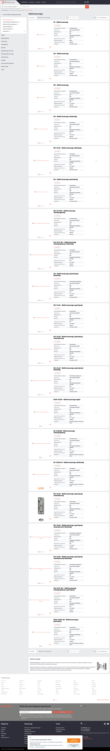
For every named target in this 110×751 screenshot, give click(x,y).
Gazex (21, 686)
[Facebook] (105, 724)
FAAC (75, 692)
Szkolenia (37, 2)
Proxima (39, 690)
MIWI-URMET (40, 694)
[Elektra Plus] (41, 48)
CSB (20, 690)
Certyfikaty (59, 731)
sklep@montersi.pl (87, 738)
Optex (21, 692)
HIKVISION (76, 684)
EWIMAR (94, 686)
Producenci (5, 678)
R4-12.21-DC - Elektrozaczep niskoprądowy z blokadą (65, 243)
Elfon (2, 684)
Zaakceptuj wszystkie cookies (73, 740)
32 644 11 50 (85, 737)
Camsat (21, 681)
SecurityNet (59, 688)
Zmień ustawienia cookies (74, 745)
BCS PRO (94, 684)
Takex (38, 682)
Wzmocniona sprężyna (7, 63)
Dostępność (4, 44)
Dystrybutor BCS (60, 728)
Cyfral (57, 692)
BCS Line (3, 681)
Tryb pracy (4, 41)
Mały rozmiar (4, 66)
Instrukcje (3, 733)
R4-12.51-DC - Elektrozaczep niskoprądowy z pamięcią (65, 589)
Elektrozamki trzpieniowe (10, 24)
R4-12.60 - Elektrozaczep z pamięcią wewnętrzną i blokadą (68, 557)
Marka (3, 35)
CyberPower (4, 692)
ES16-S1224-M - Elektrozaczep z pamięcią (66, 620)
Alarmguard (22, 688)
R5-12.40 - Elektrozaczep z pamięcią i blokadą (68, 369)
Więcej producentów (103, 700)
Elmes (39, 692)
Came (39, 688)
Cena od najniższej (102, 17)
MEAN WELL (4, 694)
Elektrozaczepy (8, 19)
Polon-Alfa (58, 686)
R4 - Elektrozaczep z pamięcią (66, 179)
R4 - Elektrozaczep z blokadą (65, 116)
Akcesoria (7, 31)
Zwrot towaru (28, 733)
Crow (38, 684)
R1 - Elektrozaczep (61, 22)
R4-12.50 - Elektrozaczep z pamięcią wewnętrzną (68, 337)
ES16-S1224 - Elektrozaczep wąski (67, 399)
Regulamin (27, 737)
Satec (20, 682)
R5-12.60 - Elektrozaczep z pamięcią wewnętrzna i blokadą (68, 526)
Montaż (3, 47)
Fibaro (57, 682)
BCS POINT (76, 690)
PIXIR (93, 681)
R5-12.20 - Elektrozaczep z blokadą (68, 148)
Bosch (21, 694)
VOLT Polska (77, 694)
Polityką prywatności (35, 743)
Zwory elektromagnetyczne (11, 22)
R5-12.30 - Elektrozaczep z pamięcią (68, 305)
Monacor (94, 690)
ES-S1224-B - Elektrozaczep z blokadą (69, 462)
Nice (38, 686)
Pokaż (32, 17)
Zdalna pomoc (5, 737)
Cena (2, 69)
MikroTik (94, 692)
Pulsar (2, 690)
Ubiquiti (76, 688)
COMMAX (58, 684)
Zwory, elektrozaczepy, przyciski (12, 14)
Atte (75, 681)
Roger (2, 682)
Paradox (39, 681)
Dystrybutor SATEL (60, 729)
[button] (56, 699)
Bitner (93, 682)
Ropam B (21, 684)
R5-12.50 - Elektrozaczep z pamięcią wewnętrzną (68, 495)
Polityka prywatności (29, 731)
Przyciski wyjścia (8, 26)
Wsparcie (31, 2)
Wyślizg (3, 60)
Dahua (75, 682)
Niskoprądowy (5, 38)
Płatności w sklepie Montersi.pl (32, 728)
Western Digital (5, 688)
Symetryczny (4, 57)
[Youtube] (108, 724)
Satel (2, 686)
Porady (3, 729)
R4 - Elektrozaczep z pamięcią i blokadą (66, 274)
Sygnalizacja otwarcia (7, 51)
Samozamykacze (8, 29)
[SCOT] (41, 426)
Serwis (2, 735)
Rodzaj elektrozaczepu (7, 54)
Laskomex (58, 681)
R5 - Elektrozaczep (61, 85)
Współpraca (24, 2)
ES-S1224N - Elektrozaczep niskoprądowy (64, 432)
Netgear (94, 694)
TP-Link (57, 694)
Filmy (2, 731)
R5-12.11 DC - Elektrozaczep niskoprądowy (64, 212)
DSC (93, 688)
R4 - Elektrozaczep (61, 54)
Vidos (57, 690)
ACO (75, 686)
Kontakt (44, 2)
